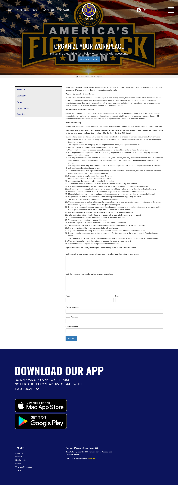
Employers (65, 9)
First (68, 296)
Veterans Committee (23, 467)
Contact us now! (89, 59)
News (34, 9)
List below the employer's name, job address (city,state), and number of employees (102, 254)
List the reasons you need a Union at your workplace (89, 274)
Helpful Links (23, 108)
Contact (18, 457)
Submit (71, 339)
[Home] (89, 12)
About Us (21, 90)
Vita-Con (91, 458)
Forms (19, 102)
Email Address (72, 317)
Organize (21, 114)
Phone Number (72, 307)
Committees (49, 9)
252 (10, 9)
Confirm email (72, 326)
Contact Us (22, 96)
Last (117, 296)
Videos (18, 470)
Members (21, 9)
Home (76, 76)
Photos (18, 463)
